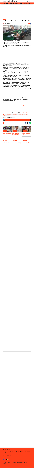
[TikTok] (6, 459)
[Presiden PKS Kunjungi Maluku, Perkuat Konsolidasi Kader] (26, 138)
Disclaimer (26, 462)
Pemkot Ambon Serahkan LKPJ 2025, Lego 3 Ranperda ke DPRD (26, 133)
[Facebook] (26, 123)
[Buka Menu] (29, 1)
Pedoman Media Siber (20, 462)
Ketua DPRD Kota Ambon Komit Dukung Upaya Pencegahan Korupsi (16, 133)
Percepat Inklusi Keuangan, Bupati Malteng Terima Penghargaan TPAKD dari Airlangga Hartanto (7, 143)
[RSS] (7, 459)
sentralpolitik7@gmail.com (8, 455)
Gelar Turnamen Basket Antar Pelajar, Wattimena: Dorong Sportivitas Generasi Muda (16, 143)
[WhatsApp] (30, 123)
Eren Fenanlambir (8, 114)
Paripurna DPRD (25, 114)
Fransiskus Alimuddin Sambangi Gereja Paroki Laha (7, 133)
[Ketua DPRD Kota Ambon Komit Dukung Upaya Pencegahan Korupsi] (17, 129)
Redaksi (5, 23)
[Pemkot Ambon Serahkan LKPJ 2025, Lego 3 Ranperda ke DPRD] (26, 129)
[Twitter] (27, 123)
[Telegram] (29, 123)
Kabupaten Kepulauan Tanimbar (16, 114)
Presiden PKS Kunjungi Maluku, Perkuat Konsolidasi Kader (26, 143)
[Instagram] (4, 459)
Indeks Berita (5, 463)
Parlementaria (4, 19)
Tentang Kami (5, 462)
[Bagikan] (30, 24)
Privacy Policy (13, 462)
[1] (29, 24)
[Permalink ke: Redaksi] (3, 24)
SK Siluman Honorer (6, 115)
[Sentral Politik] (10, 1)
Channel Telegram (26, 112)
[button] (27, 1)
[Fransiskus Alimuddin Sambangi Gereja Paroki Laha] (7, 129)
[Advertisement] (17, 11)
